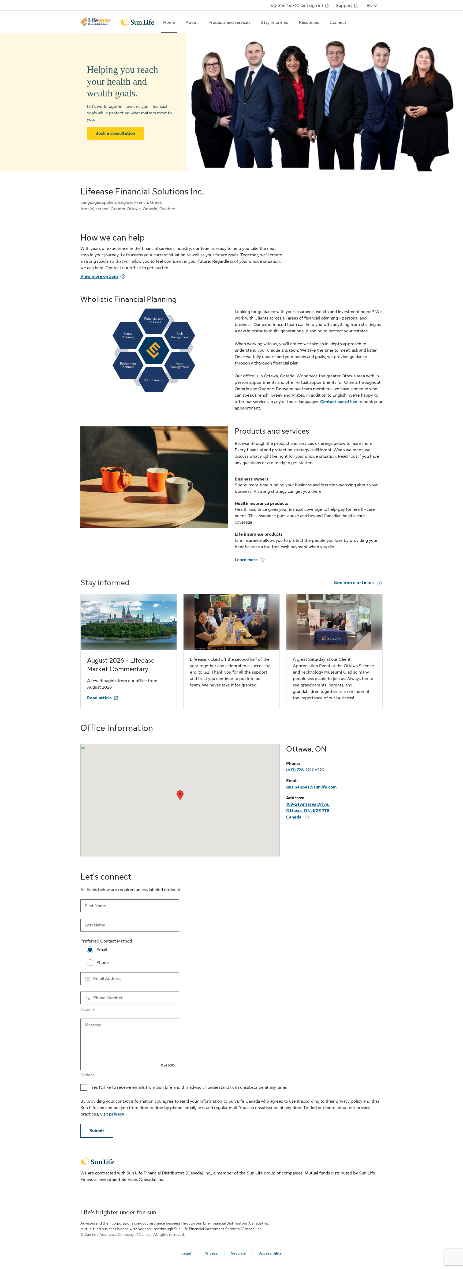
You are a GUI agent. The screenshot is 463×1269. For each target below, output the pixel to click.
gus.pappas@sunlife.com (311, 787)
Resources (309, 22)
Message (93, 1025)
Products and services (229, 22)
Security (238, 1253)
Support (344, 5)
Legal (186, 1253)
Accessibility (270, 1253)
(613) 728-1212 (300, 770)
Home (169, 22)
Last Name (95, 925)
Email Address (107, 978)
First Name (95, 905)
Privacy (211, 1253)
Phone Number (108, 998)
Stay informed (274, 22)
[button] (180, 795)
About (192, 22)
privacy (116, 1114)
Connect (338, 22)
